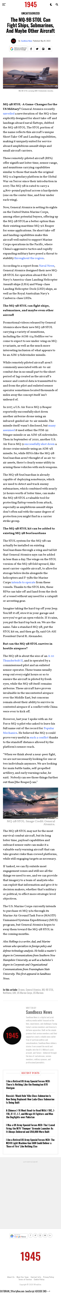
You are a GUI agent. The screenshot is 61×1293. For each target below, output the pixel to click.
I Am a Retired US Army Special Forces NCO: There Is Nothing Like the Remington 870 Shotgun (28, 1084)
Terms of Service (25, 1279)
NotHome (7, 993)
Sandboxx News (26, 40)
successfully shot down (39, 444)
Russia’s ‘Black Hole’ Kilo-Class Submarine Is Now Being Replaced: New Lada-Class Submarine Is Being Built (30, 1099)
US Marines (38, 993)
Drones (21, 989)
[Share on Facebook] (31, 49)
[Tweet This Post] (37, 49)
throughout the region (29, 258)
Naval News (46, 266)
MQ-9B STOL (47, 989)
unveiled (9, 114)
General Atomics (33, 989)
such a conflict (39, 738)
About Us (11, 1277)
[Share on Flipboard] (43, 49)
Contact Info (36, 1277)
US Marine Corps (24, 993)
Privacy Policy (48, 1277)
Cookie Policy (39, 1279)
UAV (14, 993)
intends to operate (23, 582)
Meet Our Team (23, 1277)
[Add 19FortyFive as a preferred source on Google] (18, 49)
